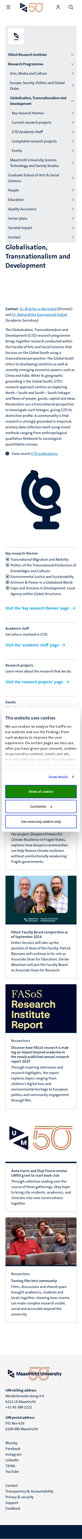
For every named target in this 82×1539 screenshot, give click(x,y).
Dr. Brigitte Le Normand (38, 308)
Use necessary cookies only (41, 821)
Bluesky (11, 1443)
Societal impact (20, 227)
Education (16, 199)
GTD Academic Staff (27, 131)
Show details (58, 777)
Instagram (13, 1454)
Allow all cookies (41, 791)
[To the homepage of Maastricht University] (32, 7)
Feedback (12, 1508)
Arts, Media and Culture (28, 73)
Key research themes (28, 113)
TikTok (10, 1465)
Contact (14, 237)
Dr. (39, 314)
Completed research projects (34, 141)
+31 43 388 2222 (18, 1407)
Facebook (12, 1448)
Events (17, 150)
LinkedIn (12, 1460)
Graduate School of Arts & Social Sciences (33, 178)
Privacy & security (19, 1497)
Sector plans (17, 218)
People (13, 190)
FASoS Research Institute (27, 54)
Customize (38, 806)
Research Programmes (26, 64)
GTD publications (44, 453)
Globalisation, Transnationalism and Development (38, 101)
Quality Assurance (22, 209)
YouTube (12, 1471)
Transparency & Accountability (29, 1491)
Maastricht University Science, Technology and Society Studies (34, 163)
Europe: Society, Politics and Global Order (37, 85)
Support (11, 1502)
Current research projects (31, 122)
